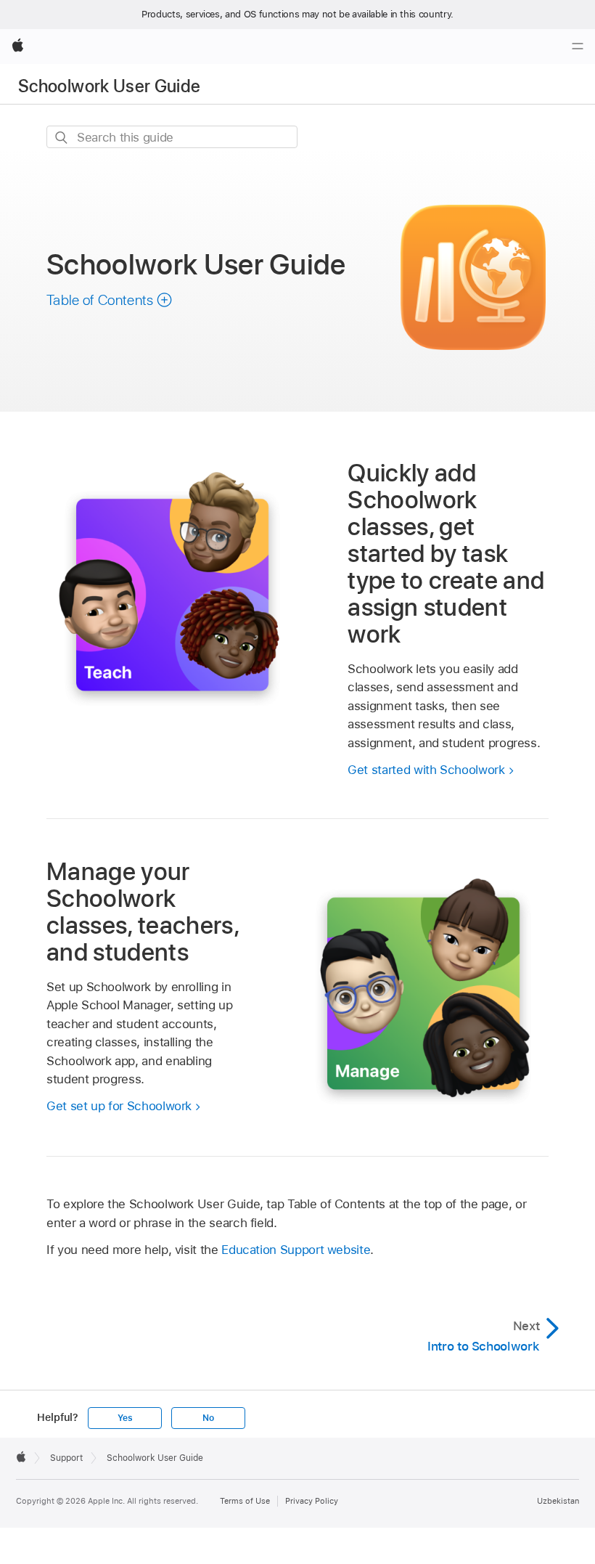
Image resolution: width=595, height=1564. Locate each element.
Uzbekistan (558, 1501)
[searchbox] (172, 137)
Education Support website (295, 1249)
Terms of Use (245, 1501)
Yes (125, 1418)
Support (66, 1458)
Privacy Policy (311, 1501)
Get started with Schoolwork (426, 769)
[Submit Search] (62, 137)
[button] (109, 300)
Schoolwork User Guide (109, 86)
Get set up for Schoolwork (119, 1106)
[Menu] (577, 46)
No (208, 1418)
